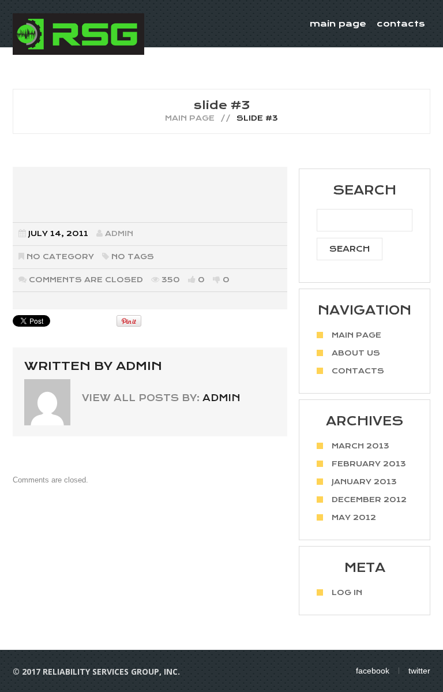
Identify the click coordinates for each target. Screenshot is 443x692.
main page (338, 23)
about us (356, 353)
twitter (419, 670)
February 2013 (369, 463)
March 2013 (360, 446)
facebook (372, 670)
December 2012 (369, 499)
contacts (401, 23)
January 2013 (364, 481)
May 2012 (354, 517)
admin (119, 233)
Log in (347, 592)
